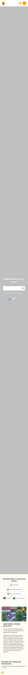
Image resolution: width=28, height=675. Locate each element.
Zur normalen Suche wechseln (14, 293)
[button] (24, 3)
